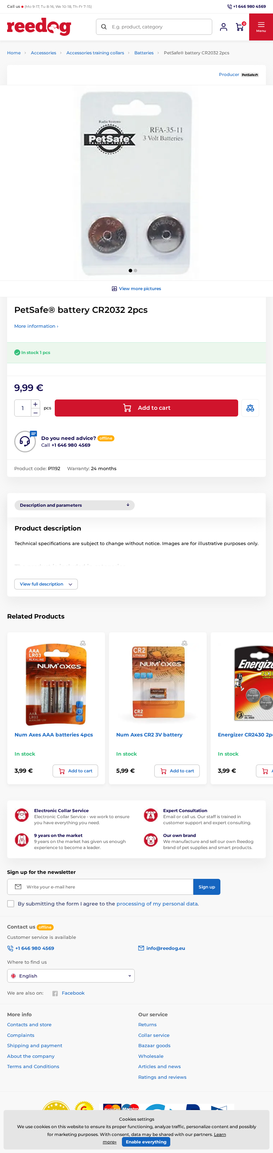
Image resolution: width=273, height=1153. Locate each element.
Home (14, 52)
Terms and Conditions (33, 1066)
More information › (36, 326)
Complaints (20, 1035)
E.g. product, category (137, 26)
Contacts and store (29, 1024)
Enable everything (146, 1141)
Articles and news (159, 1066)
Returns (147, 1024)
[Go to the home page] (39, 27)
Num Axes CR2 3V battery (149, 734)
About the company (30, 1056)
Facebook (73, 993)
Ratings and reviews (162, 1077)
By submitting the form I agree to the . (108, 904)
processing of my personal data (157, 904)
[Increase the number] (35, 404)
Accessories (43, 52)
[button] (261, 26)
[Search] (104, 27)
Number (23, 408)
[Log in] (223, 27)
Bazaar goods (154, 1045)
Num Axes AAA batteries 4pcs (54, 734)
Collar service (154, 1035)
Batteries (144, 52)
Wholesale (151, 1056)
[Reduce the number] (35, 412)
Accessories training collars (95, 52)
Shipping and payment (34, 1045)
